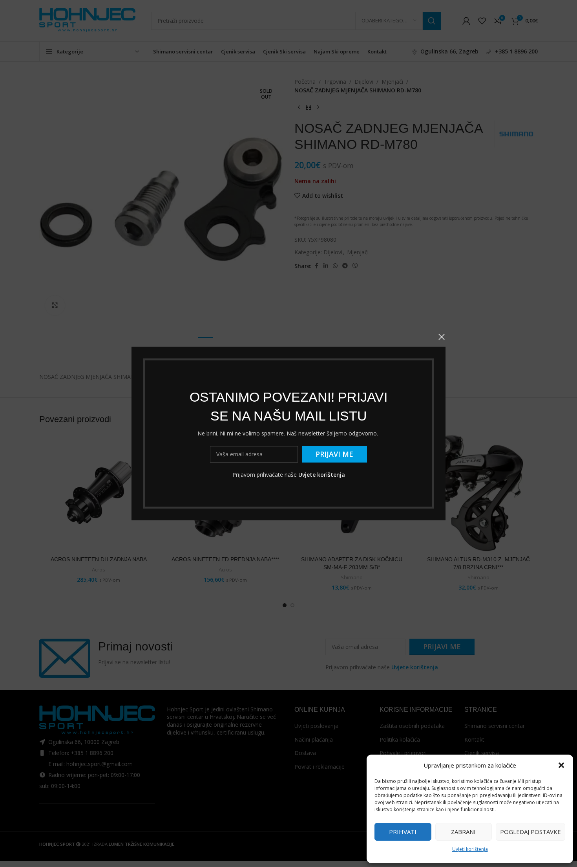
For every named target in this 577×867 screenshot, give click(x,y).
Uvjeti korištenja (470, 849)
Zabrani (463, 832)
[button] (561, 765)
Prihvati (402, 832)
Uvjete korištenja (321, 474)
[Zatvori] (441, 337)
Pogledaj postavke (530, 832)
